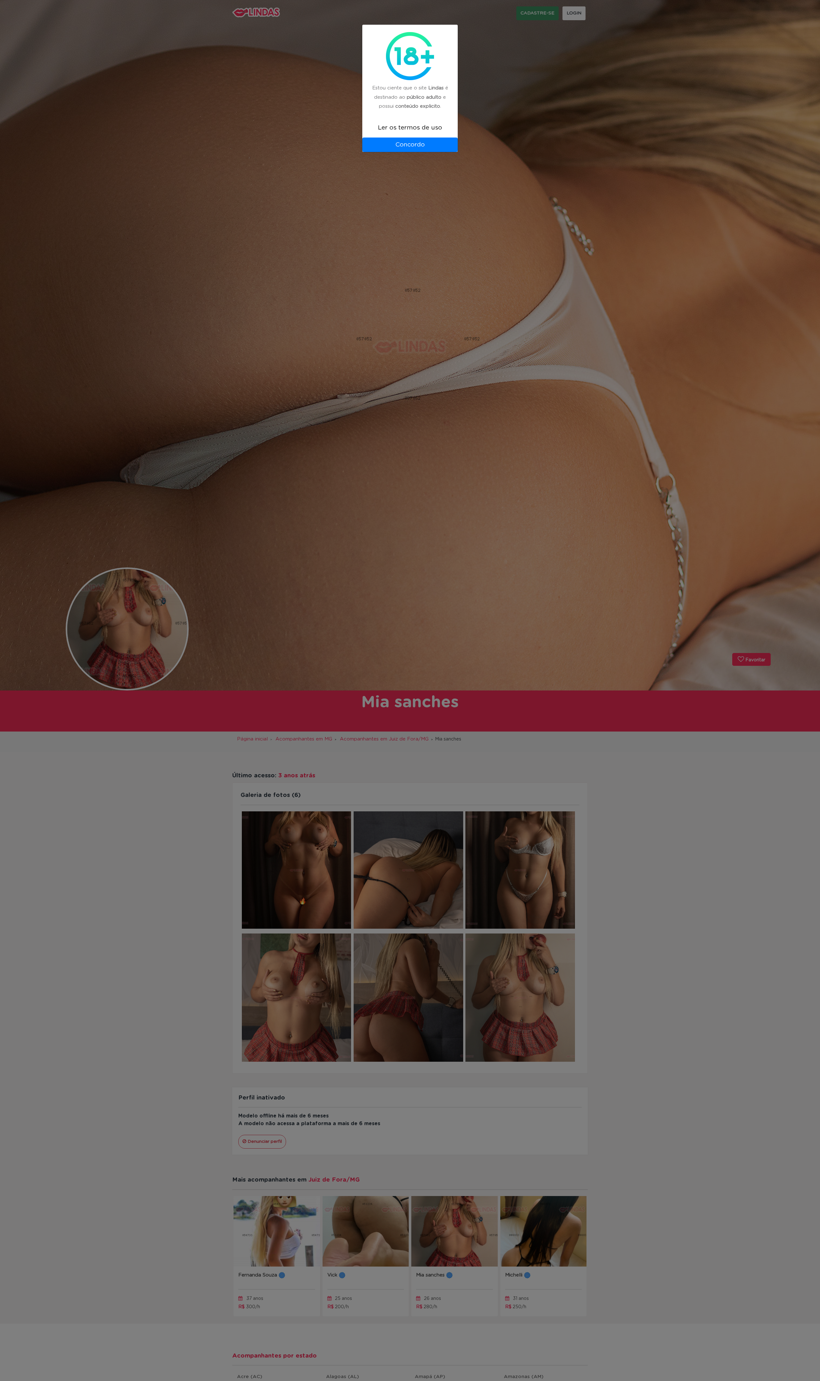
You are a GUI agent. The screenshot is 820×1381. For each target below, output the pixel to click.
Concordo (410, 145)
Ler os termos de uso (410, 128)
